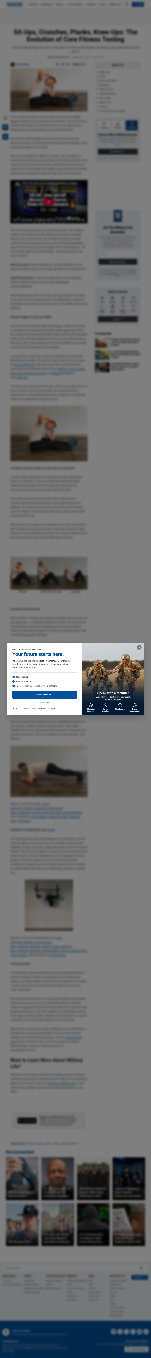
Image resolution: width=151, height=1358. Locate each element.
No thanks (44, 702)
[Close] (139, 647)
